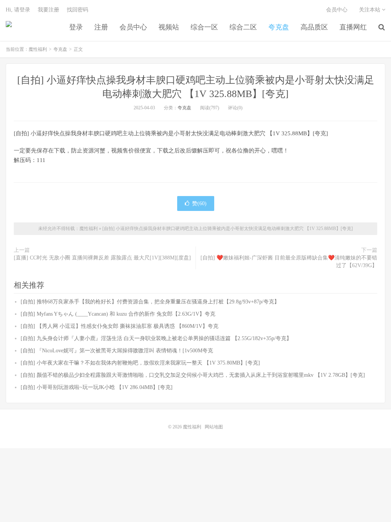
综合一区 (204, 27)
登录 (76, 27)
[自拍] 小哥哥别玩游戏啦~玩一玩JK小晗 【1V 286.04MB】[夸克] (97, 387)
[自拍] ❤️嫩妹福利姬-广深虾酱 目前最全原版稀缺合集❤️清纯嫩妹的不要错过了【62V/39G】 (288, 261)
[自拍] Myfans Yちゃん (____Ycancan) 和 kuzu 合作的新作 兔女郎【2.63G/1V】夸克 (118, 314)
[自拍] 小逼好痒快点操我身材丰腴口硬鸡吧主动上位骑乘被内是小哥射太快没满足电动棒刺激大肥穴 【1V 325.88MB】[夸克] (227, 228)
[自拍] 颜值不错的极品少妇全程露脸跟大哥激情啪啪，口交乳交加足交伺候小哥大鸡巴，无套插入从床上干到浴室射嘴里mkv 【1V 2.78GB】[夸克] (193, 375)
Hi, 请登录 (18, 10)
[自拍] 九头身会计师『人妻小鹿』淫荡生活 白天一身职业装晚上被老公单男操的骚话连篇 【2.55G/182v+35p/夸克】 (156, 338)
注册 (101, 27)
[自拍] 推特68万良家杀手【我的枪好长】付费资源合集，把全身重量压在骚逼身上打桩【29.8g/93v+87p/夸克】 (150, 302)
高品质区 (314, 27)
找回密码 (77, 10)
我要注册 (48, 10)
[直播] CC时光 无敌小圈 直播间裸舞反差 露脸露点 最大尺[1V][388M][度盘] (102, 258)
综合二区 (243, 27)
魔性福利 (9, 27)
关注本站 (370, 10)
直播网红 (353, 27)
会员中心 (133, 27)
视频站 (168, 27)
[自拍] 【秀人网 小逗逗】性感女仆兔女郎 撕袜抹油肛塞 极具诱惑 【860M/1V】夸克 (119, 326)
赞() (199, 203)
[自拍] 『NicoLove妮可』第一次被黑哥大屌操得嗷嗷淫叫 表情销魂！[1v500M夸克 (117, 350)
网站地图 (214, 427)
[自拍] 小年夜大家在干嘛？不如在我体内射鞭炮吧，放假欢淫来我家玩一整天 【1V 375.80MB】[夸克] (140, 363)
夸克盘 (278, 27)
